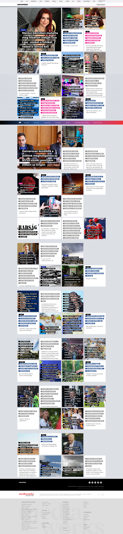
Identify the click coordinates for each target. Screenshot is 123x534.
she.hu (85, 507)
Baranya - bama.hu (26, 506)
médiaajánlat (101, 486)
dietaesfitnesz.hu (67, 517)
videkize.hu (65, 521)
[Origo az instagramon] (95, 482)
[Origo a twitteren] (92, 482)
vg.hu (43, 525)
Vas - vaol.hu (45, 502)
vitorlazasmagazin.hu (67, 519)
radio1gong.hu (87, 526)
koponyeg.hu (86, 516)
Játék (94, 1)
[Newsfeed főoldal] (22, 482)
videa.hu (85, 517)
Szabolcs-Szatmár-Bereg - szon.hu (29, 528)
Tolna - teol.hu (25, 529)
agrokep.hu (44, 526)
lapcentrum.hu (87, 519)
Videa (41, 1)
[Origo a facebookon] (89, 482)
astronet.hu (65, 504)
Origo (22, 1)
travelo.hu (65, 516)
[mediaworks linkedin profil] (102, 494)
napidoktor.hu (66, 512)
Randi (79, 1)
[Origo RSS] (101, 482)
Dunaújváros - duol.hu (27, 512)
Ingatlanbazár (87, 1)
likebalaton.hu (66, 511)
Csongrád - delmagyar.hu (27, 511)
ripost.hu (85, 502)
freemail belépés (101, 4)
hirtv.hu (44, 516)
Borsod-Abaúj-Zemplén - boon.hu (29, 509)
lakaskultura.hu (66, 507)
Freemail (54, 1)
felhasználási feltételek (82, 486)
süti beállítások (90, 486)
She (73, 1)
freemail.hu (86, 514)
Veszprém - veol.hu (46, 503)
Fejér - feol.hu (25, 514)
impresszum (96, 486)
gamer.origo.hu (66, 509)
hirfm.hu (85, 528)
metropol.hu (86, 503)
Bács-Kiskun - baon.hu (27, 504)
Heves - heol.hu (25, 519)
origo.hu (44, 517)
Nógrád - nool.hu (25, 524)
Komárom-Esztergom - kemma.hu (29, 523)
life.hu (85, 505)
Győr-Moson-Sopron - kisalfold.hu (29, 516)
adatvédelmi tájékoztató (72, 486)
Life (27, 1)
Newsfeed (47, 1)
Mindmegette (33, 1)
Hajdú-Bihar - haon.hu (27, 517)
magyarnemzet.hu (46, 512)
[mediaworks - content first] (26, 494)
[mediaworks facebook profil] (99, 494)
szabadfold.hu (45, 514)
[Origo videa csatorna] (98, 482)
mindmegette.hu (66, 514)
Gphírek (67, 1)
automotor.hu (66, 506)
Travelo (60, 1)
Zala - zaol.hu (45, 505)
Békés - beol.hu (25, 507)
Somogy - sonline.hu (26, 526)
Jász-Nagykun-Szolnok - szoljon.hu (29, 521)
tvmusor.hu (65, 523)
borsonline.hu (66, 530)
